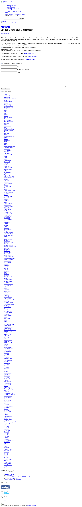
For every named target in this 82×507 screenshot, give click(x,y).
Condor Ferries (7, 160)
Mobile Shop (7, 321)
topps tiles (6, 429)
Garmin (6, 223)
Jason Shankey (7, 265)
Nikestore (6, 341)
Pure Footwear (7, 381)
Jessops (6, 268)
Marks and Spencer (9, 311)
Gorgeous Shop (8, 229)
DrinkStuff (6, 187)
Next (5, 338)
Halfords (6, 238)
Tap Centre (6, 413)
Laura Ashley (7, 291)
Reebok (6, 386)
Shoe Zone (6, 399)
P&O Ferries (7, 350)
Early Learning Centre (9, 190)
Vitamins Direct (8, 449)
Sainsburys (6, 391)
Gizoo (5, 226)
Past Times (6, 355)
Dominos (6, 182)
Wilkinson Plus (7, 463)
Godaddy (6, 228)
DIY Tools (6, 180)
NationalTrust (7, 328)
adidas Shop (7, 97)
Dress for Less (7, 186)
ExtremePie (7, 208)
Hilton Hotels (7, 243)
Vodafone (6, 452)
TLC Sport (6, 426)
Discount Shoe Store (9, 176)
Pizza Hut (6, 368)
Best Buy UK (7, 126)
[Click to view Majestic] (3, 21)
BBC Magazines (8, 117)
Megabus (9, 475)
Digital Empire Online (9, 175)
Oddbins (6, 344)
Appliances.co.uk (8, 108)
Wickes (6, 460)
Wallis (5, 456)
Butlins (5, 143)
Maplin (5, 308)
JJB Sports (6, 271)
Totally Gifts (7, 430)
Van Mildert (7, 442)
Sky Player (6, 404)
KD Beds (6, 274)
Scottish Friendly (8, 396)
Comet (5, 159)
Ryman (5, 390)
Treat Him (6, 434)
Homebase (6, 248)
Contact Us (10, 9)
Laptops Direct (7, 285)
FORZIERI (7, 218)
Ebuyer (6, 195)
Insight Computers (8, 259)
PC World (6, 357)
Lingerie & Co (7, 295)
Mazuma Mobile (8, 312)
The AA (6, 417)
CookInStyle (7, 162)
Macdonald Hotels (8, 302)
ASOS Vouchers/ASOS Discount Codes (22, 476)
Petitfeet (6, 361)
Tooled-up (6, 427)
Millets (5, 317)
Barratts (6, 116)
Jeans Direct (7, 266)
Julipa (5, 272)
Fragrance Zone (8, 219)
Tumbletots (6, 439)
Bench (5, 124)
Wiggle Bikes (7, 462)
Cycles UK (7, 170)
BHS (5, 127)
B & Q (5, 113)
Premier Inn (7, 374)
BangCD (6, 114)
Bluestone (6, 133)
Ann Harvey (7, 103)
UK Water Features (9, 440)
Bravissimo (7, 140)
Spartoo (6, 409)
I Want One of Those (9, 256)
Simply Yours (7, 400)
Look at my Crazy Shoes (10, 299)
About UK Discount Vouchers (14, 11)
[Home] (6, 2)
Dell (5, 173)
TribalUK (6, 436)
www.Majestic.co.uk (6, 33)
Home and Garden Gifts (10, 246)
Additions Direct (8, 96)
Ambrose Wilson (8, 101)
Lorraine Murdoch (8, 479)
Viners (5, 446)
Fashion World (7, 209)
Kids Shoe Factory (8, 276)
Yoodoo (6, 466)
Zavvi (5, 467)
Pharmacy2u (7, 363)
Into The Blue (7, 261)
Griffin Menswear (8, 235)
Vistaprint (6, 447)
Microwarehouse (8, 315)
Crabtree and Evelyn (9, 164)
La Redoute (7, 282)
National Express (8, 327)
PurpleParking (7, 383)
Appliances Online (8, 107)
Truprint (6, 437)
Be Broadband (7, 120)
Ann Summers (7, 104)
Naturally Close (8, 331)
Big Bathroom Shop (9, 129)
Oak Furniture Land (9, 343)
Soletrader (6, 407)
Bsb (5, 500)
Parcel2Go (6, 353)
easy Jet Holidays (8, 192)
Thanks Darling (8, 416)
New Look (6, 335)
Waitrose (6, 453)
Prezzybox (6, 377)
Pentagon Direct (8, 358)
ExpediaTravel (7, 205)
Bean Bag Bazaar (8, 121)
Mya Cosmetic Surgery (10, 324)
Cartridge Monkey (8, 147)
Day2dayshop (7, 172)
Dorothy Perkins (8, 183)
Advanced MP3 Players (10, 98)
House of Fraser (8, 253)
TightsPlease (7, 423)
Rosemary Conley (8, 388)
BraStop (6, 139)
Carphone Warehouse (9, 146)
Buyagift (6, 144)
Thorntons (6, 420)
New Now (6, 337)
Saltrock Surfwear (8, 393)
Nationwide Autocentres (10, 330)
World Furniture (8, 465)
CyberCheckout (8, 169)
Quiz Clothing (7, 384)
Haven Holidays (8, 239)
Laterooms (6, 289)
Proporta (6, 380)
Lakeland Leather (8, 284)
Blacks (5, 131)
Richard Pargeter (31, 505)
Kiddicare (6, 275)
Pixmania (6, 367)
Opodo (5, 345)
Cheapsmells (7, 153)
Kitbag (5, 278)
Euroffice (6, 200)
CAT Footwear (7, 150)
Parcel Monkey (8, 351)
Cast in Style (7, 149)
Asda (5, 111)
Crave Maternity (8, 166)
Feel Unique (7, 210)
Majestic (5, 26)
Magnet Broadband (9, 304)
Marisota (6, 310)
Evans (5, 202)
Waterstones (7, 457)
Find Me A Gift (8, 213)
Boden (5, 134)
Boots (5, 137)
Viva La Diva (7, 450)
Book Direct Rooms (9, 136)
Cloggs (5, 156)
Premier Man (7, 376)
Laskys (5, 288)
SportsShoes (7, 410)
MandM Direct (7, 307)
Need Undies (7, 332)
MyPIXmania (7, 325)
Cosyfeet (6, 163)
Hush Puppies (7, 255)
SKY (5, 403)
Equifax (6, 199)
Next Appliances (8, 340)
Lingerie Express (8, 297)
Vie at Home (7, 444)
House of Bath (7, 252)
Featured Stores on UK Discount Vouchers (14, 14)
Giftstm (6, 225)
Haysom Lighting (8, 242)
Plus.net (6, 371)
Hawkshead (7, 241)
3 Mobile (6, 94)
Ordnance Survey (8, 348)
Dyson (5, 189)
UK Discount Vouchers (10, 5)
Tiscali (5, 424)
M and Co (6, 301)
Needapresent (7, 334)
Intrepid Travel (7, 262)
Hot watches (7, 249)
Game (5, 220)
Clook (5, 157)
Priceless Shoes (8, 378)
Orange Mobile (8, 347)
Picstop (6, 366)
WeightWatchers (8, 459)
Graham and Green (9, 232)
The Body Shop (8, 419)
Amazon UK (7, 100)
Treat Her (6, 433)
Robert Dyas (7, 387)
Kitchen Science (8, 279)
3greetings (6, 474)
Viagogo (6, 443)
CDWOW (6, 152)
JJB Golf (6, 269)
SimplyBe (6, 401)
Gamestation (7, 222)
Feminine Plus (7, 212)
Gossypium (7, 231)
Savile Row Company (9, 394)
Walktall (6, 455)
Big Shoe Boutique (9, 130)
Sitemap (6, 12)
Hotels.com (7, 251)
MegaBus (6, 314)
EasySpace (6, 193)
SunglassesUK (7, 411)
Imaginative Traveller (9, 258)
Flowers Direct (7, 216)
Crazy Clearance (8, 167)
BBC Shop (6, 119)
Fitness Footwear (8, 215)
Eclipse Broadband (8, 196)
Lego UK (6, 292)
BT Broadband (7, 141)
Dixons (6, 179)
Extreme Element (8, 206)
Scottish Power (7, 397)
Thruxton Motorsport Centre (11, 422)
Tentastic (6, 414)
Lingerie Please (8, 298)
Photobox (6, 364)
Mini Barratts (7, 318)
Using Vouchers (11, 7)
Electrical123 (7, 197)
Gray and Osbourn (8, 233)
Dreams (6, 185)
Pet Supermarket (8, 360)
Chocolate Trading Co (9, 154)
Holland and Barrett (9, 245)
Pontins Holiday (8, 373)
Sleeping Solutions (8, 406)
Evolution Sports (8, 203)
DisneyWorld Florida (9, 177)
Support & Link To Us (12, 8)
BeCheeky (6, 123)
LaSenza (6, 287)
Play (5, 370)
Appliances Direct (8, 106)
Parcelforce (7, 354)
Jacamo (6, 264)
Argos (5, 110)
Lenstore (6, 294)
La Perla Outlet (8, 281)
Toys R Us (6, 432)
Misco (5, 320)
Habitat (6, 236)
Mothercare (7, 322)
